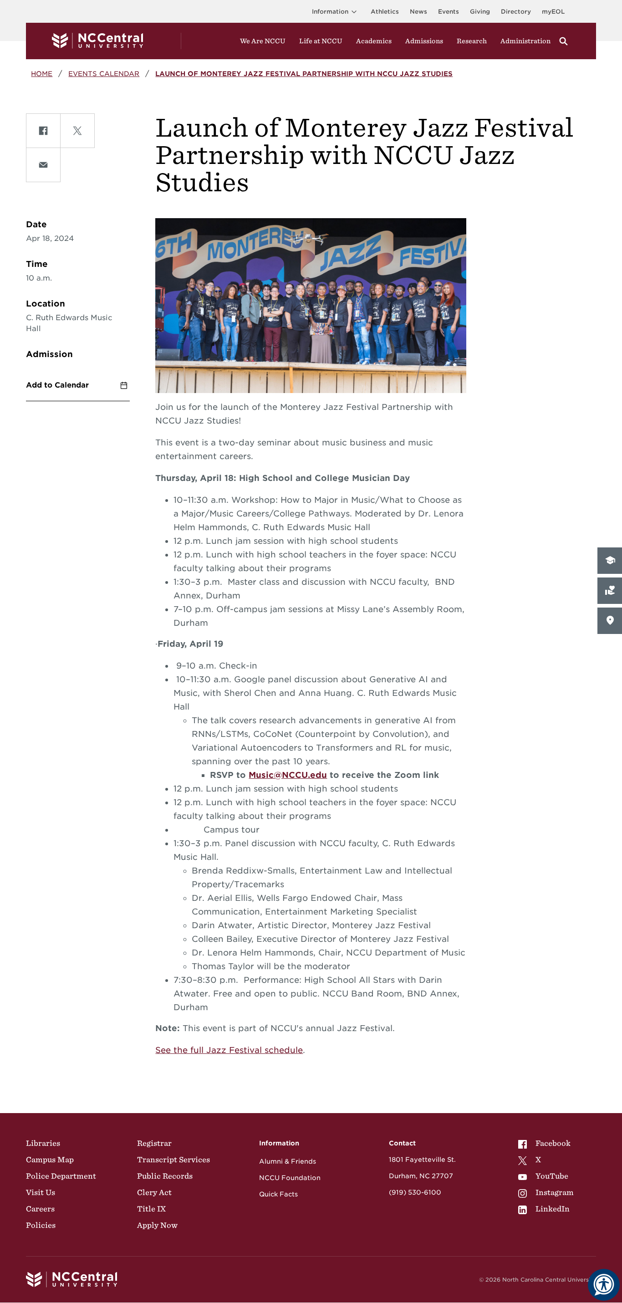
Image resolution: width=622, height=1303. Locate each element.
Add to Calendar (57, 385)
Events (448, 12)
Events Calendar (103, 73)
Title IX (151, 1209)
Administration (525, 41)
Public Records (165, 1176)
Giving (480, 12)
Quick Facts (278, 1194)
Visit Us (40, 1192)
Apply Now (157, 1225)
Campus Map (50, 1159)
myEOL (553, 12)
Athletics (385, 12)
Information (330, 11)
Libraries (43, 1143)
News (418, 12)
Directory (516, 12)
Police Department (61, 1176)
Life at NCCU (320, 41)
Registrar (154, 1143)
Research (472, 41)
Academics (374, 41)
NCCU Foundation (290, 1177)
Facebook (553, 1143)
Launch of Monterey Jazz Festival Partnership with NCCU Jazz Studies (304, 73)
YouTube (551, 1176)
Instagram (554, 1192)
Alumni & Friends (287, 1161)
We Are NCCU (263, 41)
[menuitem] (546, 1143)
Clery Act (154, 1192)
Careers (40, 1209)
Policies (41, 1225)
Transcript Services (173, 1159)
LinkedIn (552, 1209)
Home (41, 73)
